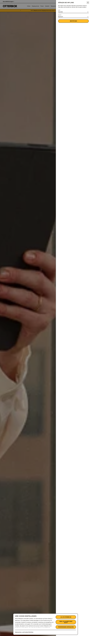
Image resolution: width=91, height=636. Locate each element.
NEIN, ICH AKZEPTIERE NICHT (65, 622)
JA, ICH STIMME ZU (65, 617)
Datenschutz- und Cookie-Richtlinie (24, 632)
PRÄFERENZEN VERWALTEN (66, 627)
